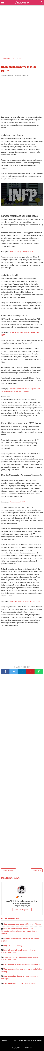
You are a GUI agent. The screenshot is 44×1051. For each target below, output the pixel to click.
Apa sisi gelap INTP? (17, 502)
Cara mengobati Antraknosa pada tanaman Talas (22, 964)
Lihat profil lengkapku (22, 910)
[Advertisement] (22, 31)
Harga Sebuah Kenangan (13, 946)
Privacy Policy (24, 1040)
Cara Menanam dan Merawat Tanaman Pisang (22, 924)
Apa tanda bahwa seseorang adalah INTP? (25, 601)
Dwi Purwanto (23, 897)
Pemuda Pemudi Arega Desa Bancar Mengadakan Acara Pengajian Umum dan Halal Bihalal (20, 931)
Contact (13, 1040)
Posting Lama (37, 870)
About (4, 1040)
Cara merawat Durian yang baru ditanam (19, 983)
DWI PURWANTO (27, 1048)
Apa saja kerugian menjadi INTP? (22, 251)
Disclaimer (37, 1040)
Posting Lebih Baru (8, 870)
